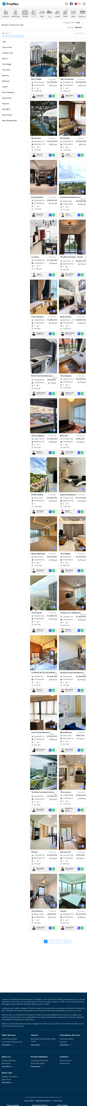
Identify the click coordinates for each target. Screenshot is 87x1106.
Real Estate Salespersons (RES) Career (43, 1040)
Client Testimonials (9, 1039)
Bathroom (6, 81)
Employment (65, 1063)
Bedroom (5, 75)
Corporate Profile (9, 1060)
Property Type (7, 53)
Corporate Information (39, 1060)
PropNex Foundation (10, 1076)
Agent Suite (6, 1079)
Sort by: (75, 27)
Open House (6, 98)
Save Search (79, 33)
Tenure (4, 87)
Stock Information (38, 1063)
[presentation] (51, 73)
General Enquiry (66, 1060)
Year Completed (8, 92)
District (5, 59)
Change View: (71, 23)
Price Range (6, 64)
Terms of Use (57, 1101)
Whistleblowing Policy (43, 1101)
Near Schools (7, 115)
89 (67, 941)
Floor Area (6, 70)
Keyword (5, 104)
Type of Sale (7, 47)
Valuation (63, 1042)
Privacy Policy (29, 1101)
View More (6, 1045)
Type (4, 42)
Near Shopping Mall (9, 120)
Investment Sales (66, 1039)
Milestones (6, 1063)
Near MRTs (6, 109)
